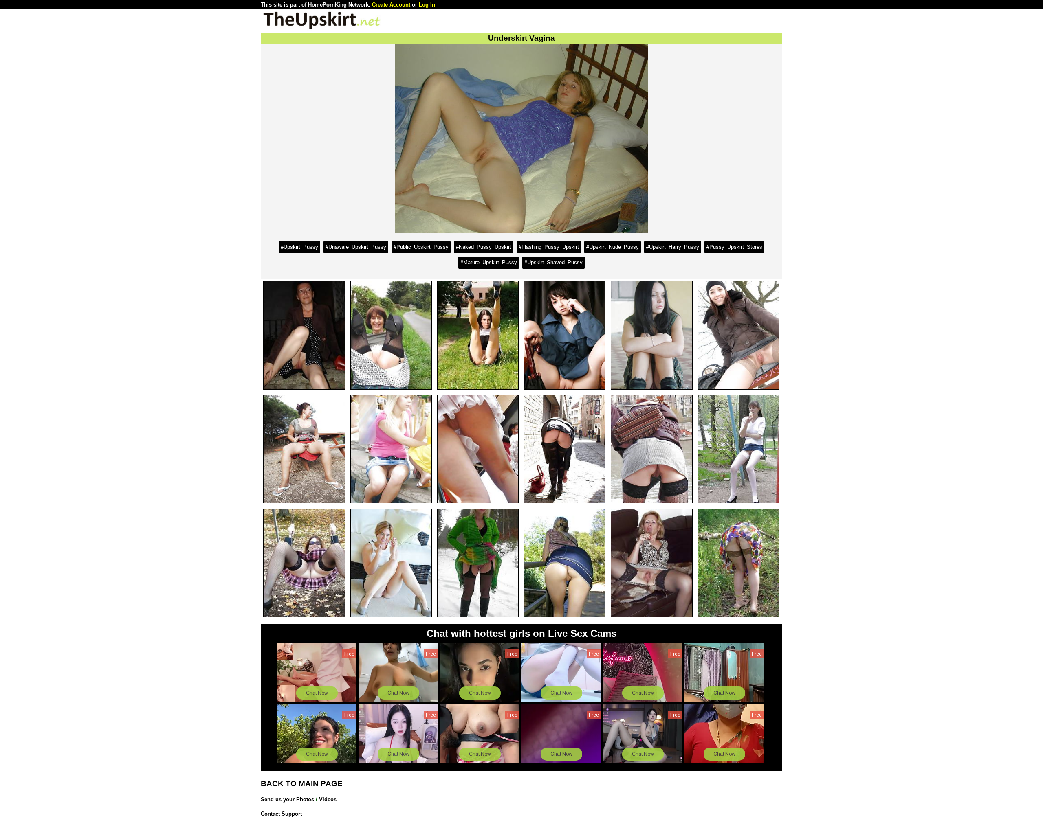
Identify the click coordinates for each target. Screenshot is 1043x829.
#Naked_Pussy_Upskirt (483, 247)
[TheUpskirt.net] (322, 28)
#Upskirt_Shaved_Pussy (553, 262)
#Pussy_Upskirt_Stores (734, 247)
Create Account (391, 5)
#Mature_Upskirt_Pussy (488, 262)
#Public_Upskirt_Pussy (421, 247)
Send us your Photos (287, 799)
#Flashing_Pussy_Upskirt (549, 247)
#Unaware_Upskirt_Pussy (356, 247)
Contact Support (281, 814)
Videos (328, 799)
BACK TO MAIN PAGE (302, 783)
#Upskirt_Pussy (299, 247)
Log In (427, 5)
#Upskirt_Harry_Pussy (672, 247)
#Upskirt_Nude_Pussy (612, 247)
